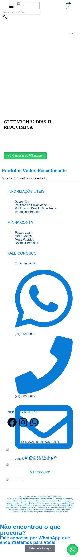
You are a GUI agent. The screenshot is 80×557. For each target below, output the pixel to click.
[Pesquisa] (5, 17)
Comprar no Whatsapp (27, 155)
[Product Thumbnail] (71, 33)
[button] (40, 155)
